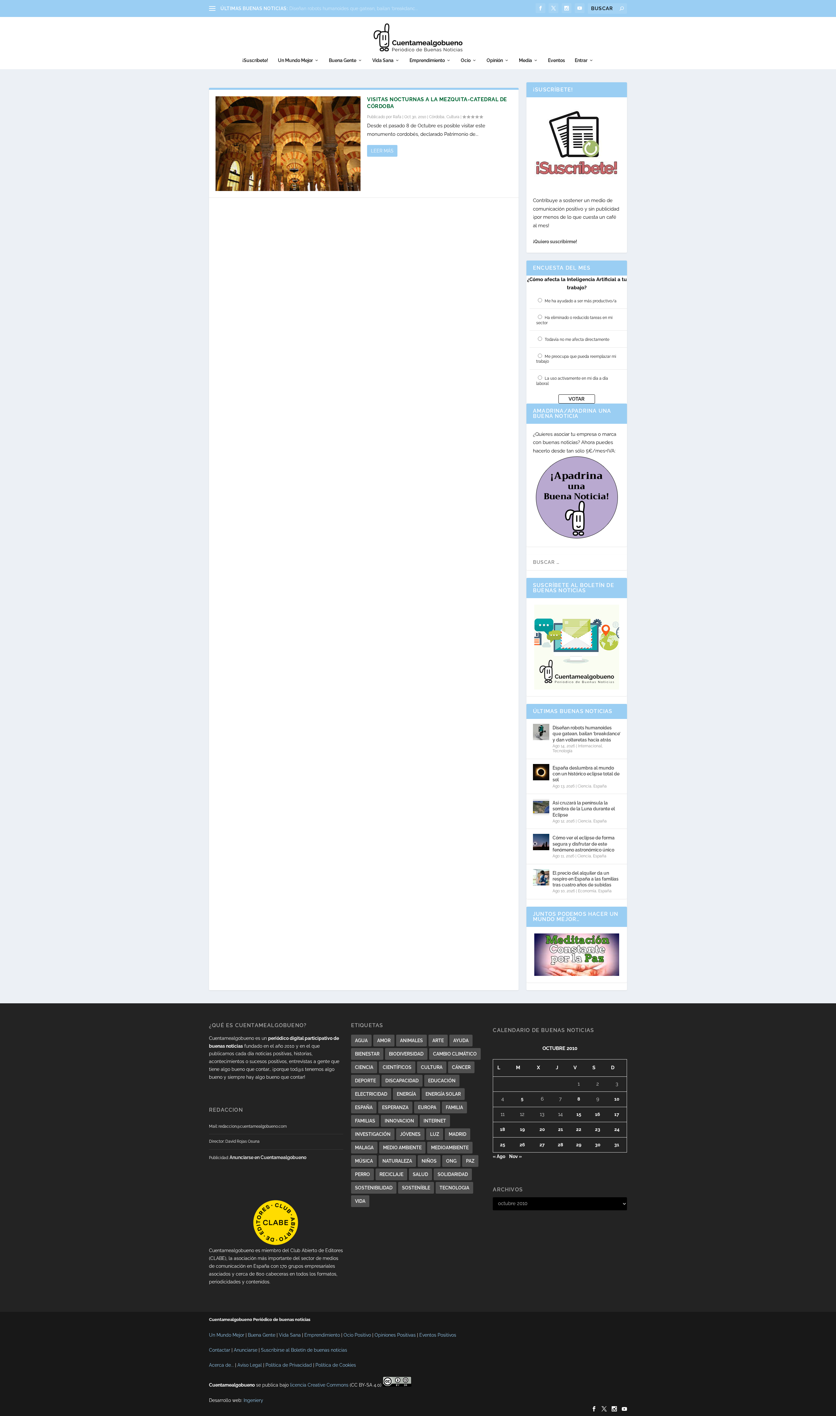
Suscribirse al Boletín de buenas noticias (304, 1350)
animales (411, 1040)
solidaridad (453, 1174)
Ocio (466, 60)
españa (364, 1107)
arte (438, 1040)
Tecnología (562, 751)
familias (365, 1120)
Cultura (452, 117)
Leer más (382, 150)
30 (598, 1144)
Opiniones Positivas (395, 1335)
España (600, 786)
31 (616, 1144)
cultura (431, 1067)
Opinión (495, 60)
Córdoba (436, 117)
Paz (470, 1161)
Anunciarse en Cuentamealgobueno (268, 1157)
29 (578, 1144)
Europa (427, 1107)
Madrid (457, 1134)
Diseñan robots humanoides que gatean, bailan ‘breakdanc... (353, 8)
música (364, 1161)
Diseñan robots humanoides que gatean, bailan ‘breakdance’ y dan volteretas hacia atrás (586, 733)
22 (578, 1129)
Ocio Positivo (357, 1335)
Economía (587, 891)
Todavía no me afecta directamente (577, 339)
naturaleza (397, 1161)
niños (429, 1161)
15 (578, 1114)
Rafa (397, 117)
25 (502, 1144)
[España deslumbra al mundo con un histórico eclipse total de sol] (541, 772)
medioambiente (450, 1147)
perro (362, 1174)
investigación (373, 1134)
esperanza (395, 1107)
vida (360, 1201)
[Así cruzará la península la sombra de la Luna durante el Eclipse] (541, 807)
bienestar (367, 1054)
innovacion (399, 1120)
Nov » (515, 1156)
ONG (451, 1161)
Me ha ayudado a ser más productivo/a (581, 301)
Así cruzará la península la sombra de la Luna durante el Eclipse (584, 808)
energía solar (443, 1094)
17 (616, 1114)
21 (560, 1129)
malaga (364, 1147)
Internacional (590, 746)
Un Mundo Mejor (295, 60)
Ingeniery (253, 1400)
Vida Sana (383, 60)
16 (597, 1114)
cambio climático (455, 1054)
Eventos (556, 60)
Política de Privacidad (288, 1365)
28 (560, 1144)
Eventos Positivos (437, 1335)
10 (616, 1099)
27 (542, 1144)
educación (442, 1080)
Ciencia (584, 786)
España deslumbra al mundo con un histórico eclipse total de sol (586, 773)
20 (542, 1129)
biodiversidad (406, 1054)
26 (522, 1144)
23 (597, 1129)
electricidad (371, 1094)
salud (420, 1174)
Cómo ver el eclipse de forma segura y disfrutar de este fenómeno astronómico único (584, 843)
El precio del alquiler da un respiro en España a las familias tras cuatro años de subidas (586, 878)
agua (361, 1040)
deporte (365, 1080)
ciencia (364, 1067)
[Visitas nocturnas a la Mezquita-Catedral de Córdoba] (288, 143)
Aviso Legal (249, 1365)
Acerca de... (221, 1365)
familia (454, 1107)
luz (434, 1134)
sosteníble (416, 1187)
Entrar (581, 60)
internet (435, 1120)
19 (522, 1129)
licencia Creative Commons (319, 1385)
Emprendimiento (427, 60)
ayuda (461, 1040)
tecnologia (454, 1187)
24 (616, 1129)
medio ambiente (402, 1147)
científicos (397, 1067)
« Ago (499, 1156)
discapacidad (402, 1080)
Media (525, 60)
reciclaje (391, 1174)
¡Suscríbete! (255, 60)
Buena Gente (342, 60)
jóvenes (410, 1134)
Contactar (219, 1350)
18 (502, 1129)
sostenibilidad (374, 1187)
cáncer (461, 1067)
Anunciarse (245, 1350)
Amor (384, 1040)
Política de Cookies (335, 1365)
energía (406, 1094)
